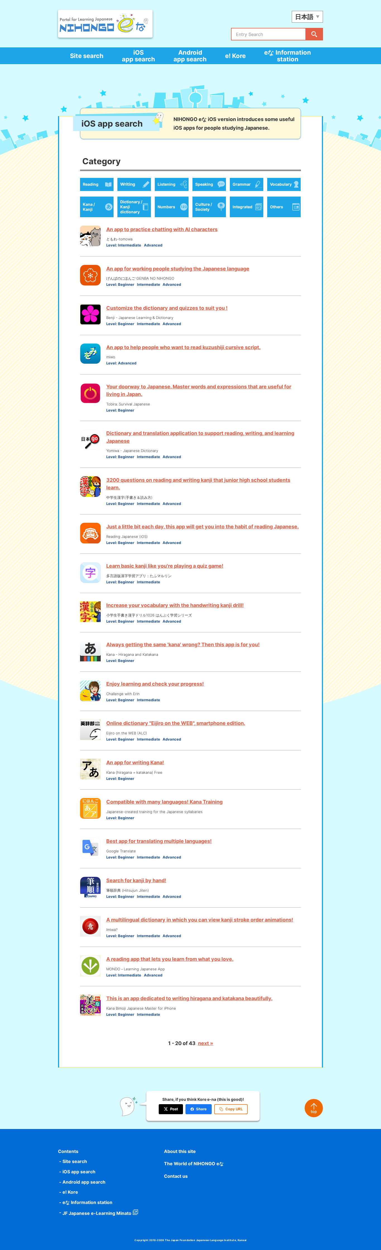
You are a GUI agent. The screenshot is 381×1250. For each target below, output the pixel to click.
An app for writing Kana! (135, 762)
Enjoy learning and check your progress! (155, 684)
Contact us (176, 1176)
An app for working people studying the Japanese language (177, 269)
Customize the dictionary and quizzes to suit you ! (167, 308)
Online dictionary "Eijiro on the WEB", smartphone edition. (175, 723)
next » (205, 1043)
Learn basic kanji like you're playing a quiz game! (164, 566)
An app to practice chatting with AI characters (162, 229)
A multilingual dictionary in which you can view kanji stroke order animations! (199, 920)
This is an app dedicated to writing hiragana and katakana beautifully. (189, 998)
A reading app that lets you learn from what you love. (169, 959)
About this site (180, 1151)
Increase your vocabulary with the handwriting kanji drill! (175, 605)
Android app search (190, 56)
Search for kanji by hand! (136, 880)
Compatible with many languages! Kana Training (164, 802)
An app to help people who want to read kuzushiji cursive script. (183, 347)
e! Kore (235, 55)
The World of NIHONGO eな (194, 1163)
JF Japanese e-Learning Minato (96, 1213)
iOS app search (138, 56)
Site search (86, 55)
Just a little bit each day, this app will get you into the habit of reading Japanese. (202, 527)
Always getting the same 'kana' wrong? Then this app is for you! (183, 644)
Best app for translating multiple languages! (159, 841)
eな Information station (287, 56)
